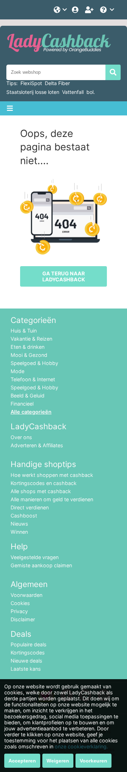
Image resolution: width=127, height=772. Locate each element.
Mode (17, 371)
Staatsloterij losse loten (32, 92)
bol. (90, 92)
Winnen (19, 532)
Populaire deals (29, 644)
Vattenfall (73, 92)
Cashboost (24, 516)
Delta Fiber (57, 83)
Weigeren (58, 761)
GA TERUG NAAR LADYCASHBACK (63, 276)
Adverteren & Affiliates (37, 445)
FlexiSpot (31, 83)
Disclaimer (23, 619)
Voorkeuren (93, 761)
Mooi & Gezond (29, 355)
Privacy (19, 611)
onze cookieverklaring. (81, 746)
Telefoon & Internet (33, 379)
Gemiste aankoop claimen (41, 565)
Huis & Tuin (24, 331)
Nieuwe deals (26, 661)
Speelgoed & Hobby (34, 363)
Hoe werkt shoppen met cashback (52, 475)
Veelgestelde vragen (35, 557)
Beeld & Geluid (27, 396)
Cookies (20, 603)
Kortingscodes (28, 653)
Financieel (22, 404)
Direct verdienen (30, 507)
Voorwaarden (26, 595)
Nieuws (19, 524)
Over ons (21, 437)
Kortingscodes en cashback (44, 483)
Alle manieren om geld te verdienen (52, 499)
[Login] (76, 9)
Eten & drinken (27, 347)
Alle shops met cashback (41, 491)
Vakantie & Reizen (31, 339)
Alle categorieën (31, 412)
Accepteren (22, 761)
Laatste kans (26, 669)
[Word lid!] (90, 9)
